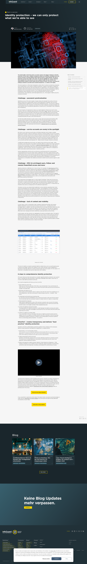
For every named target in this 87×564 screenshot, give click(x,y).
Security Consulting (6, 549)
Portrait (19, 542)
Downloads (28, 542)
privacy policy (53, 550)
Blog (27, 544)
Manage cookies (46, 558)
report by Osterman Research (42, 145)
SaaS (46, 111)
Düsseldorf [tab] (78, 550)
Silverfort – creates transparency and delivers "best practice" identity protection (75, 88)
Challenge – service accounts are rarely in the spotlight (75, 79)
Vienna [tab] (83, 550)
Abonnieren (27, 507)
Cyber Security (37, 28)
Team (19, 544)
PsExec (19, 175)
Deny (67, 558)
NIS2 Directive (52, 168)
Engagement (20, 547)
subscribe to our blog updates (31, 398)
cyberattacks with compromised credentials (43, 386)
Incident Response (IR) (6, 544)
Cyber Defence (5, 542)
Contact (68, 531)
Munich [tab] (74, 550)
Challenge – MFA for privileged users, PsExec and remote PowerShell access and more (75, 82)
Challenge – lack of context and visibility (74, 84)
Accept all (56, 558)
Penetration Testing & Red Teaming (8, 547)
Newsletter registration (72, 540)
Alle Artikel (43, 472)
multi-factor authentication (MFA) (50, 170)
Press (27, 547)
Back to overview (12, 12)
